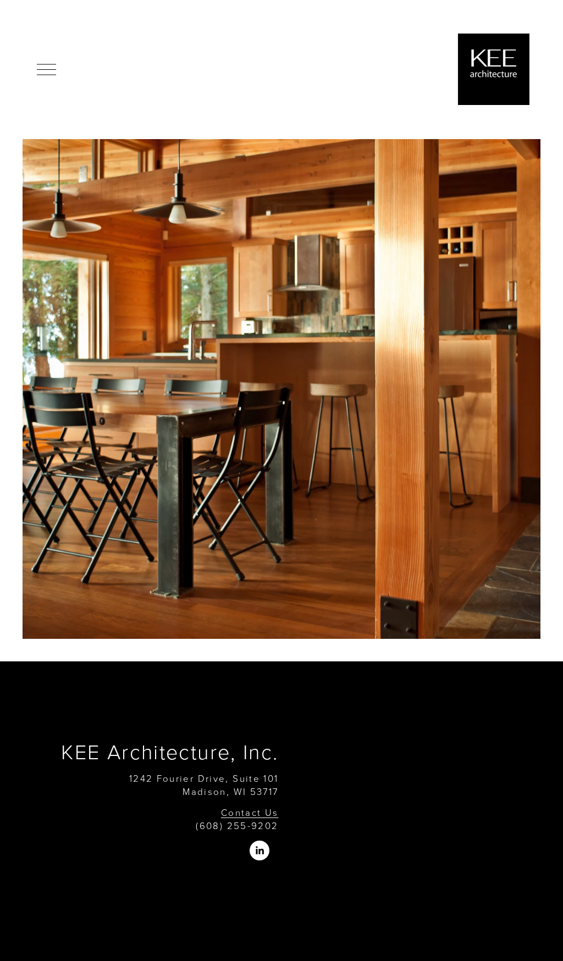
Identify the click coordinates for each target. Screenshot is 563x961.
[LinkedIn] (259, 850)
